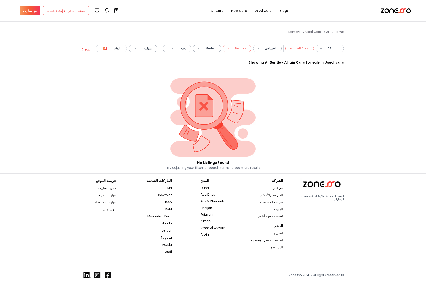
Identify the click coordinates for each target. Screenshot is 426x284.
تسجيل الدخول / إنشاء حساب (66, 10)
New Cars (239, 10)
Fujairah (207, 214)
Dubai (205, 188)
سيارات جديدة (107, 195)
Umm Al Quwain (213, 228)
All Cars (217, 10)
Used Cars (263, 10)
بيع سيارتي (30, 10)
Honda (167, 223)
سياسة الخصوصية (271, 202)
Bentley (294, 32)
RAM (168, 209)
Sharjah (206, 208)
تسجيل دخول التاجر (270, 216)
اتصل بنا (277, 233)
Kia (169, 188)
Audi (168, 252)
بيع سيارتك (109, 209)
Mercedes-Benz (159, 216)
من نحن (277, 188)
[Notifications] (106, 10)
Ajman (206, 221)
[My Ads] (116, 10)
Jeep (168, 202)
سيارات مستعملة (105, 202)
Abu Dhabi (208, 194)
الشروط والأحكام (271, 195)
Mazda (167, 244)
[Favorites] (97, 10)
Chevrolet (164, 195)
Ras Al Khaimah (212, 201)
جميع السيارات (107, 188)
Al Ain (205, 234)
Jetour (167, 230)
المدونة (278, 209)
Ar (327, 32)
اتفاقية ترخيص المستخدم (267, 240)
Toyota (166, 237)
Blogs (284, 10)
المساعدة (277, 247)
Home (339, 32)
